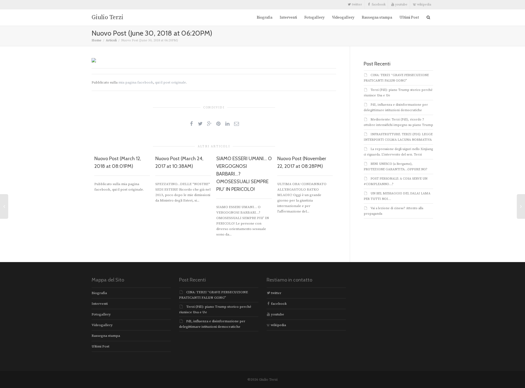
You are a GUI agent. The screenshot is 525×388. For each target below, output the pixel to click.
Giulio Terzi (107, 17)
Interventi (288, 17)
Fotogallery (314, 17)
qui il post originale (170, 82)
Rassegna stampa (377, 17)
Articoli (111, 40)
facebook (378, 4)
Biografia (264, 17)
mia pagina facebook (135, 82)
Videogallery (343, 17)
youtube (400, 4)
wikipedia (423, 4)
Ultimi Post (409, 17)
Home (96, 40)
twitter (356, 4)
